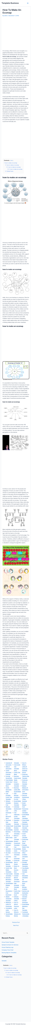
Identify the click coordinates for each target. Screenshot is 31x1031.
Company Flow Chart (7, 950)
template (4, 960)
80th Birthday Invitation (24, 887)
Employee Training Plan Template (25, 776)
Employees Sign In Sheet (25, 841)
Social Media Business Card (9, 831)
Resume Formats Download (25, 900)
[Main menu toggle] (27, 3)
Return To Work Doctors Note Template (16, 869)
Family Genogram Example (8, 772)
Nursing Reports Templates (9, 952)
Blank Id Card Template (16, 837)
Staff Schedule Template (8, 849)
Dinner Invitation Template (16, 783)
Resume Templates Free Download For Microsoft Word (8, 812)
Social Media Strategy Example (17, 827)
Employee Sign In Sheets (16, 862)
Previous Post (16, 922)
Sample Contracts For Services (10, 945)
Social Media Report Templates (25, 816)
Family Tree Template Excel (17, 893)
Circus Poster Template (8, 942)
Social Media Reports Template (9, 864)
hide (11, 160)
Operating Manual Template (16, 822)
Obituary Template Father (16, 898)
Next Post (16, 925)
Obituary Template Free (8, 803)
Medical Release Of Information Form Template (25, 789)
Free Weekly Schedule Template (25, 870)
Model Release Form (24, 805)
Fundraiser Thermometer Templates (25, 914)
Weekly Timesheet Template (8, 898)
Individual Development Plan (17, 808)
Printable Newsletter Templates (25, 864)
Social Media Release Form (9, 885)
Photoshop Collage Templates (25, 810)
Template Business (10, 3)
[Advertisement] (15, 33)
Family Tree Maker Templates (9, 870)
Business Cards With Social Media (17, 789)
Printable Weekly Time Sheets (25, 847)
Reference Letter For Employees (9, 904)
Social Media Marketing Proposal (9, 843)
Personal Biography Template (8, 879)
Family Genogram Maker (8, 789)
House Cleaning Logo (7, 947)
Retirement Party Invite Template (25, 826)
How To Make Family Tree (9, 837)
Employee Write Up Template (25, 782)
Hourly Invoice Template (24, 835)
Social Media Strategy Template (17, 803)
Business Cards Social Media (17, 778)
